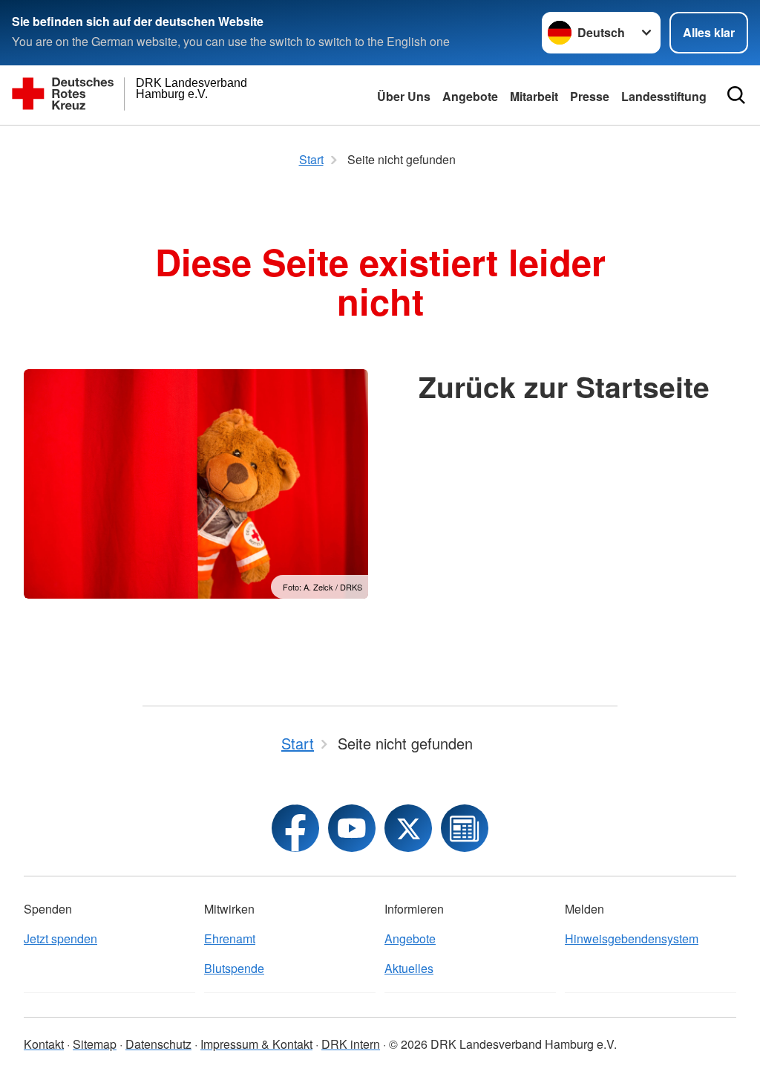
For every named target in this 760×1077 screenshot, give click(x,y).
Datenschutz (158, 1043)
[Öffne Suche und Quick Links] (736, 95)
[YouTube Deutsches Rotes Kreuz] (352, 828)
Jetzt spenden (60, 938)
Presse (589, 96)
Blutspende (234, 968)
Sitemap (95, 1043)
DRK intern (350, 1043)
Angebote (470, 96)
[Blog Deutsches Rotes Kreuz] (464, 828)
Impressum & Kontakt (256, 1043)
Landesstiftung (664, 96)
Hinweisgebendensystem (631, 938)
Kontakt (44, 1043)
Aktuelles (408, 968)
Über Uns (403, 96)
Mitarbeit (534, 96)
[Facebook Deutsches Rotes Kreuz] (295, 828)
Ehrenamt (229, 938)
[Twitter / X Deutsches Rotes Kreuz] (408, 828)
